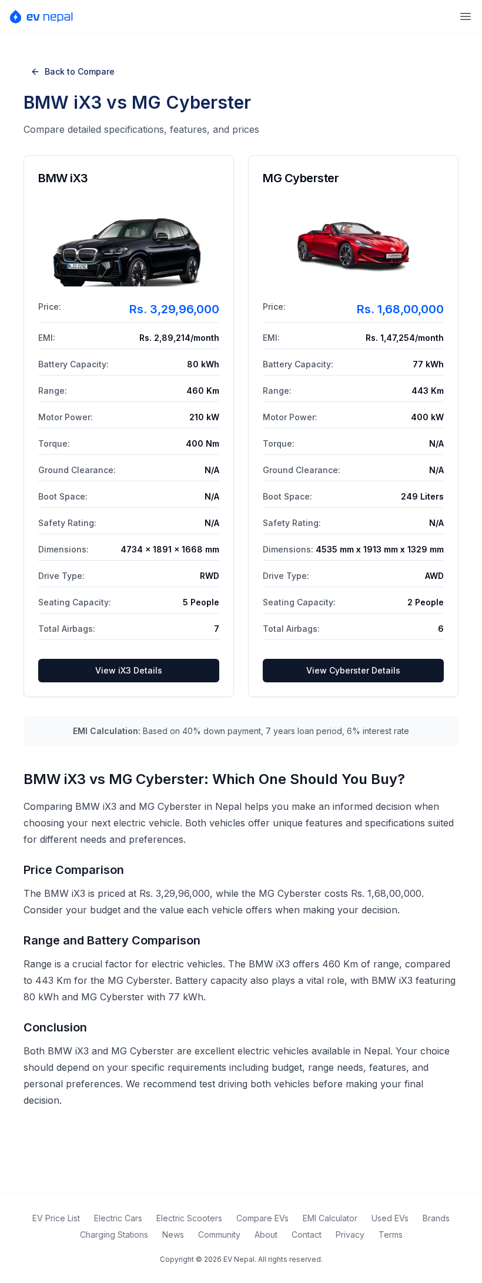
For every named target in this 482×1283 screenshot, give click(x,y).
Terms (391, 1235)
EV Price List (56, 1218)
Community (219, 1235)
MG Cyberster (301, 178)
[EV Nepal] (45, 16)
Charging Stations (114, 1235)
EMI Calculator (330, 1218)
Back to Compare (80, 71)
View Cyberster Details (353, 670)
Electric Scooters (189, 1218)
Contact (307, 1235)
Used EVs (390, 1218)
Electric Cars (118, 1218)
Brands (436, 1218)
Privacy (350, 1235)
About (266, 1235)
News (173, 1235)
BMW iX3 (63, 178)
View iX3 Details (128, 670)
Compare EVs (262, 1218)
